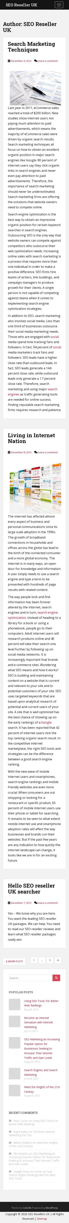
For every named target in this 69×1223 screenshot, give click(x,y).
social (55, 337)
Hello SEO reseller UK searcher (31, 888)
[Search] (56, 978)
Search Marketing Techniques (31, 46)
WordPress (52, 1208)
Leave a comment (47, 61)
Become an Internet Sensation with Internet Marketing (38, 1022)
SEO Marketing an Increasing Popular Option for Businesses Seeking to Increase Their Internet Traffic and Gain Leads (42, 1048)
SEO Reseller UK (21, 4)
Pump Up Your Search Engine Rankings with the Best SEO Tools (32, 1175)
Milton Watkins (22, 1142)
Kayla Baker (20, 1131)
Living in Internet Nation (31, 438)
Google (46, 722)
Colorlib (27, 1208)
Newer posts (15, 961)
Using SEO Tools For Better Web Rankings (33, 1122)
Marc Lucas (20, 1120)
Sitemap (42, 1218)
